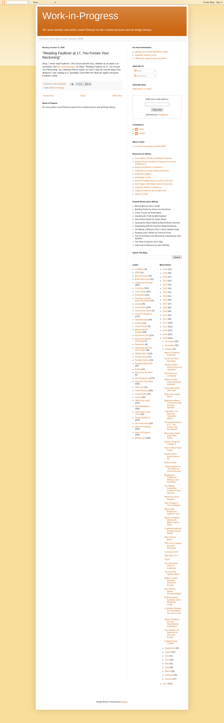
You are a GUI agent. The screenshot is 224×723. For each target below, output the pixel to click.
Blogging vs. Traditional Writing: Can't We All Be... (171, 478)
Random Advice (142, 360)
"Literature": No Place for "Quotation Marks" (171, 415)
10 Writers (139, 269)
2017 (165, 304)
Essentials (139, 295)
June (167, 660)
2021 (165, 288)
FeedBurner (163, 115)
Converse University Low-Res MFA (150, 146)
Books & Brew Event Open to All (172, 456)
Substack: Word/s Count (145, 55)
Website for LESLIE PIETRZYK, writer (151, 52)
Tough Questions (142, 418)
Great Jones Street (143, 311)
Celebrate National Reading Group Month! (172, 530)
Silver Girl (139, 387)
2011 (165, 327)
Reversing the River (144, 372)
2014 (165, 315)
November (170, 345)
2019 (165, 296)
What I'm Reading (57, 88)
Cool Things (140, 292)
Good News (140, 307)
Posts (139, 71)
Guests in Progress (143, 314)
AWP (137, 272)
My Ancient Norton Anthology (143, 340)
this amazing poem (66, 66)
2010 (165, 330)
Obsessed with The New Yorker (143, 349)
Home (83, 96)
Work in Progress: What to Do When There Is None (172, 521)
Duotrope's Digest (143, 174)
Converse (139, 288)
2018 (165, 300)
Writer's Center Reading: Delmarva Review (171, 581)
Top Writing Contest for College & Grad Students (172, 489)
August (168, 652)
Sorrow (138, 397)
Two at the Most (142, 423)
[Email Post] (72, 84)
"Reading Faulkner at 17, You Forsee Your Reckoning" (172, 425)
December (170, 341)
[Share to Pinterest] (89, 84)
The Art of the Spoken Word (171, 573)
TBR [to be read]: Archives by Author (151, 58)
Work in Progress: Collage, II (172, 443)
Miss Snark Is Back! (170, 538)
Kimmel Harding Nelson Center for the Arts (154, 181)
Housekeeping (141, 320)
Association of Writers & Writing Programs (153, 158)
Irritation (138, 323)
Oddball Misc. (141, 353)
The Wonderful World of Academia (171, 565)
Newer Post (48, 96)
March (168, 671)
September (170, 648)
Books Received (142, 279)
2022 (165, 285)
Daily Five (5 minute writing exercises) (152, 171)
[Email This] (77, 84)
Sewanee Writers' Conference (148, 187)
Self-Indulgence (142, 378)
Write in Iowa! (170, 462)
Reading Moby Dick (144, 363)
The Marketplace (142, 406)
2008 (165, 338)
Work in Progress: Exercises (172, 353)
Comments (141, 76)
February (169, 675)
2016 (165, 307)
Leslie (141, 129)
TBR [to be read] (142, 400)
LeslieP (141, 133)
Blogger (124, 702)
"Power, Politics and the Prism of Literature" (172, 367)
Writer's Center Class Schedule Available (172, 381)
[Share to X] (83, 84)
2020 (165, 292)
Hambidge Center (143, 177)
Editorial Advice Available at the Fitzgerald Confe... (172, 601)
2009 (165, 334)
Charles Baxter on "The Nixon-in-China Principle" (172, 468)
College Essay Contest (170, 642)
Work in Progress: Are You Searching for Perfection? (172, 623)
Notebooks (140, 344)
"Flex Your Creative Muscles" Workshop (173, 545)
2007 (165, 684)
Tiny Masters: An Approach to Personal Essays (171, 633)
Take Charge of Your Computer (172, 504)
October (169, 349)
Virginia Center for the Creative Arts (150, 191)
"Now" (167, 559)
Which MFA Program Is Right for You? (172, 511)
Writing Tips (140, 438)
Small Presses (141, 390)
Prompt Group (141, 357)
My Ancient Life (141, 335)
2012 (165, 323)
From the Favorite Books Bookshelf (143, 299)
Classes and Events (144, 283)
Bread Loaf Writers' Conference (149, 167)
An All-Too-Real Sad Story (171, 359)
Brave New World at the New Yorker (172, 435)
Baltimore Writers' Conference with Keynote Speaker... (173, 404)
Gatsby (138, 304)
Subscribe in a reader (142, 89)
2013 (165, 319)
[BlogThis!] (80, 84)
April (167, 667)
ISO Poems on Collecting (170, 374)
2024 (165, 277)
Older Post (117, 96)
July (167, 656)
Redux (138, 369)
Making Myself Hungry (141, 331)
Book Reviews (141, 276)
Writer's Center (141, 194)
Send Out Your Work (144, 381)
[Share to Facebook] (86, 84)
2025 (165, 273)
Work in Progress (142, 432)
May (167, 663)
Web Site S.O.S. (171, 556)
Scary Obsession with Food (172, 389)
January (169, 679)
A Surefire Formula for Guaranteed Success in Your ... (172, 612)
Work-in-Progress (80, 15)
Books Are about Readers (171, 498)
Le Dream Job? (171, 552)
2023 (165, 281)
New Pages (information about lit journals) (153, 184)
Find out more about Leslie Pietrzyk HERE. (62, 38)
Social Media (141, 394)
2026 (165, 269)
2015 (165, 311)
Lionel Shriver (141, 326)
